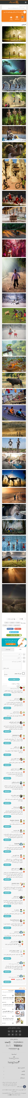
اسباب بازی (17, 625)
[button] (7, 695)
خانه (25, 6)
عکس (5, 625)
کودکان (12, 622)
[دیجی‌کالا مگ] (18, 1042)
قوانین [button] (23, 1071)
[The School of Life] (8, 1046)
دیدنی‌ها (21, 6)
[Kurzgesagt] (14, 1049)
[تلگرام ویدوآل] (16, 1031)
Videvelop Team (16, 1095)
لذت (10, 625)
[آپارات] (7, 1042)
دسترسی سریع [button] (21, 1068)
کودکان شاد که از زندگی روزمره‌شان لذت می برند (16, 8)
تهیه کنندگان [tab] (8, 649)
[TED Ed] (18, 1046)
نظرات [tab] (20, 649)
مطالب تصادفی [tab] (22, 988)
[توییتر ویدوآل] (12, 1035)
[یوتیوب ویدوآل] (20, 1035)
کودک (18, 622)
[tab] (14, 1067)
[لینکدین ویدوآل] (9, 1031)
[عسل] (14, 1062)
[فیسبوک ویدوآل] (12, 1031)
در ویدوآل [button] (22, 1078)
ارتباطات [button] (23, 1074)
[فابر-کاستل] (14, 1058)
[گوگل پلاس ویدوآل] (16, 1035)
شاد (6, 622)
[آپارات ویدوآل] (9, 1035)
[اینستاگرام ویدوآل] (20, 1031)
